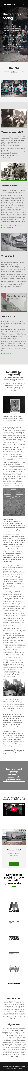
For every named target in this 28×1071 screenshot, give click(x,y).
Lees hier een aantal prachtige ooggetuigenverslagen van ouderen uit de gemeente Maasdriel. (14, 774)
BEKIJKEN (14, 864)
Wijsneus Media (18, 1068)
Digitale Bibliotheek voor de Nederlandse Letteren (11, 226)
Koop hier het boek (7, 353)
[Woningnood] (14, 250)
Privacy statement (20, 1066)
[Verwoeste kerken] (14, 180)
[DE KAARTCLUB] (14, 311)
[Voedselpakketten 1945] (14, 126)
